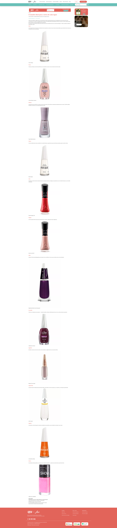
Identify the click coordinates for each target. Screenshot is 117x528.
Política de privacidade (65, 515)
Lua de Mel (71, 4)
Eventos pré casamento (65, 4)
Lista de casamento (49, 1)
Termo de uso (64, 513)
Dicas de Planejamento (49, 4)
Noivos (30, 4)
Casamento (35, 4)
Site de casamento (42, 1)
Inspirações (74, 515)
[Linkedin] (31, 519)
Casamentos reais (41, 4)
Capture (60, 1)
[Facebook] (33, 519)
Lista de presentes (76, 513)
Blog (70, 1)
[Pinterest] (29, 519)
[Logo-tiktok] (34, 519)
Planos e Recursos (65, 1)
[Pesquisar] (87, 4)
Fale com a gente (85, 513)
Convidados (57, 4)
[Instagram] (28, 519)
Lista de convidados (56, 1)
